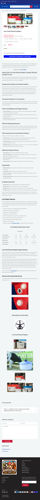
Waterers (23, 465)
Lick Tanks (14, 10)
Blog (15, 1)
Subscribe (25, 485)
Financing (12, 1)
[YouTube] (4, 3)
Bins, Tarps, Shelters (25, 469)
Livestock (6, 10)
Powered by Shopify (5, 496)
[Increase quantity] (14, 48)
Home (3, 10)
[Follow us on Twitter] (5, 492)
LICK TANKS (23, 69)
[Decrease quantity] (9, 48)
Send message (7, 441)
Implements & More (25, 472)
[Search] (31, 6)
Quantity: (5, 48)
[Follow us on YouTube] (7, 492)
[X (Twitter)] (3, 3)
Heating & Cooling (25, 470)
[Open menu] (2, 6)
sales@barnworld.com (6, 449)
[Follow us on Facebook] (3, 492)
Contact (9, 1)
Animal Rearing (24, 467)
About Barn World (4, 1)
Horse (23, 462)
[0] (37, 6)
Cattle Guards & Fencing (26, 460)
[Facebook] (1, 3)
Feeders (10, 10)
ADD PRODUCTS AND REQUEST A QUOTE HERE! (20, 56)
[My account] (34, 6)
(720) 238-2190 (5, 451)
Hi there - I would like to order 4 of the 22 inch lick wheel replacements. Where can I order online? (16, 409)
